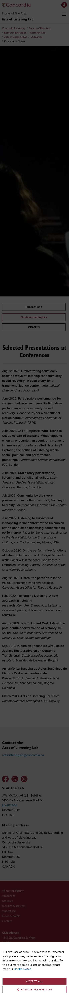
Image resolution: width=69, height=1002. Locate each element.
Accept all (34, 981)
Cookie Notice (22, 969)
